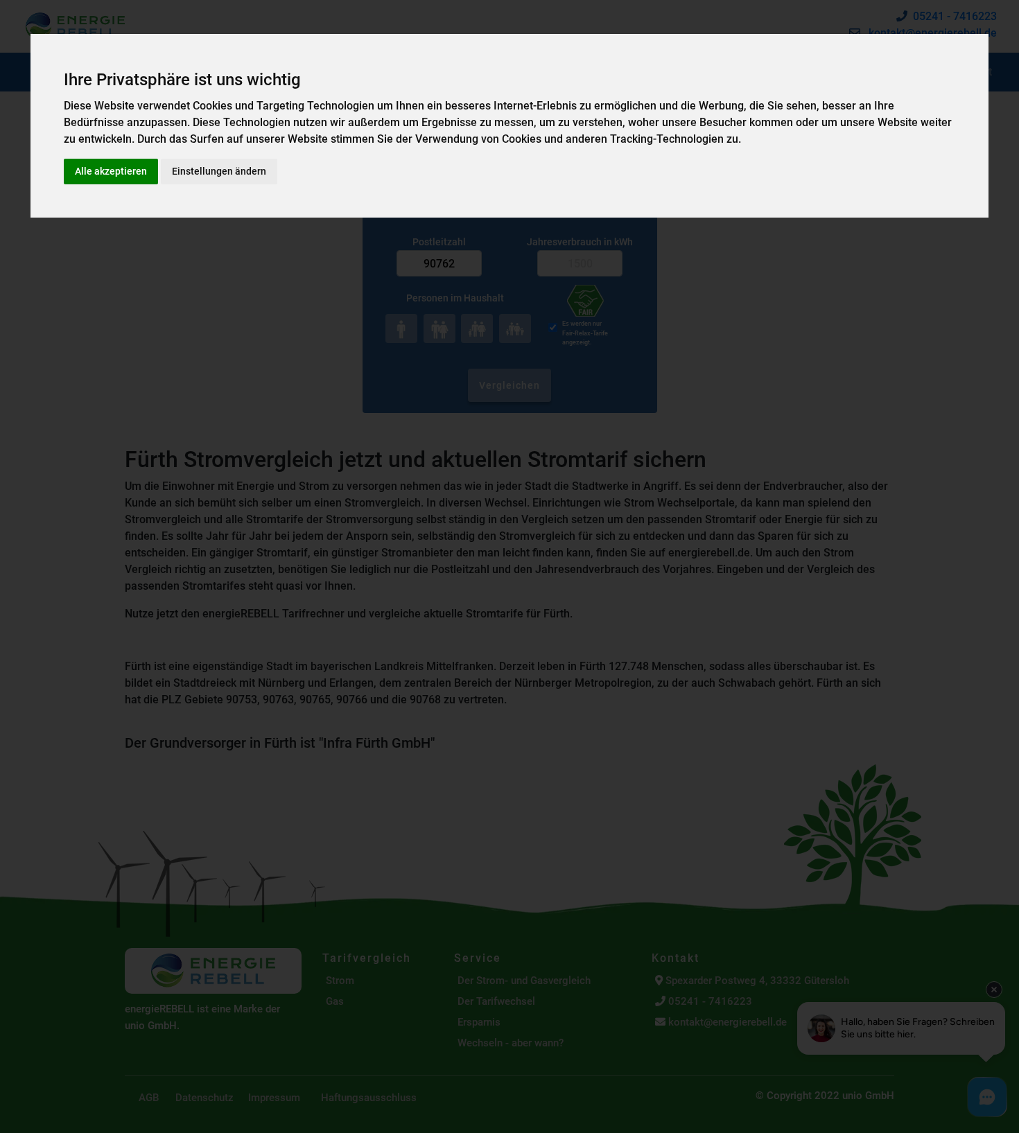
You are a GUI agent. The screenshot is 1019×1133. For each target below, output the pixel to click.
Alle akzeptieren (111, 171)
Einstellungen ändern (219, 171)
